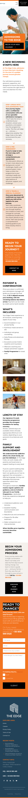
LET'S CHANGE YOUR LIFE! (23, 3)
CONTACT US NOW (14, 269)
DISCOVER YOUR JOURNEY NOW (14, 588)
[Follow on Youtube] (16, 780)
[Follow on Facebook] (4, 780)
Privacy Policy (7, 729)
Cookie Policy (10, 793)
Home (4, 723)
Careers (5, 726)
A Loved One (9, 678)
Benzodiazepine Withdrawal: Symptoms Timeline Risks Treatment (12, 750)
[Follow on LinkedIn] (10, 780)
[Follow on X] (13, 780)
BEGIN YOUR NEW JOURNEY (12, 46)
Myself (7, 675)
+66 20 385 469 (5, 787)
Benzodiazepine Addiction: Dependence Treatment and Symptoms (12, 745)
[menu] (17, 3)
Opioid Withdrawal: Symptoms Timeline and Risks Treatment (13, 754)
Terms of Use (7, 732)
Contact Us (6, 735)
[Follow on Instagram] (7, 780)
